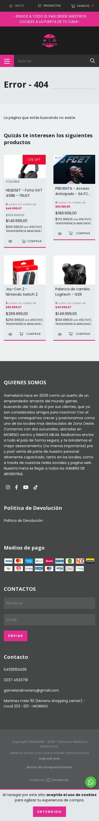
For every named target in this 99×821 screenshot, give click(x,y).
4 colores (13, 182)
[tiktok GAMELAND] (35, 487)
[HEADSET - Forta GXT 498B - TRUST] (11, 241)
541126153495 (15, 669)
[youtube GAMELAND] (25, 487)
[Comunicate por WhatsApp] (90, 782)
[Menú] (7, 61)
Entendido (49, 812)
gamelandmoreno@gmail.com (31, 690)
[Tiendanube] (49, 781)
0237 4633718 (16, 679)
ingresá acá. (49, 758)
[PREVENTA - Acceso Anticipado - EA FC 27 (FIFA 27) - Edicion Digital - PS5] (60, 233)
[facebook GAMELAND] (16, 487)
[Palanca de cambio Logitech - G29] (60, 334)
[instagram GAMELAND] (8, 487)
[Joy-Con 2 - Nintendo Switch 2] (11, 334)
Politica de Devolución (23, 520)
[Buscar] (92, 60)
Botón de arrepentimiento (49, 767)
